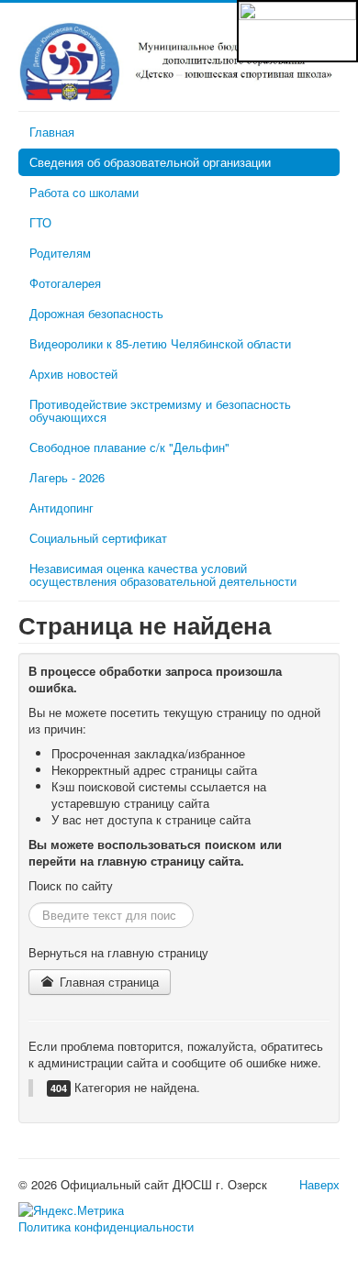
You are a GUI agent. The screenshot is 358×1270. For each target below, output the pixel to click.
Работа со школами (84, 192)
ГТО (40, 222)
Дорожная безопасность (96, 313)
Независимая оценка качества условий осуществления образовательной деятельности (162, 574)
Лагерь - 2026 (67, 477)
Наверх (319, 1184)
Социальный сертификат (98, 538)
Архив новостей (73, 373)
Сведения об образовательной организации (150, 162)
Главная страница (107, 981)
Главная (51, 131)
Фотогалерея (65, 283)
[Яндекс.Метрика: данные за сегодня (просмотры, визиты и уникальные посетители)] (71, 1210)
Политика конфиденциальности (106, 1227)
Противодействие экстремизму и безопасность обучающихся (160, 410)
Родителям (60, 252)
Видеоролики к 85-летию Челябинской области (160, 343)
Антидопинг (61, 507)
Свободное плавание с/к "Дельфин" (129, 447)
